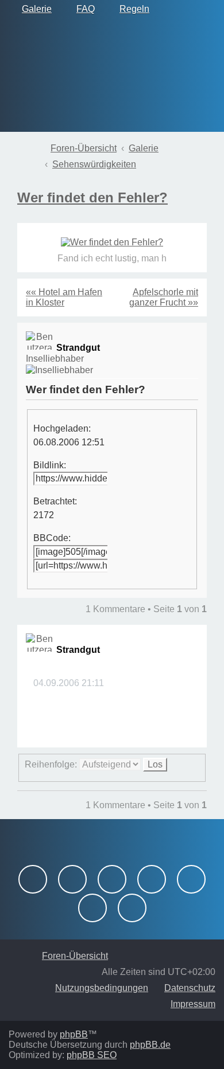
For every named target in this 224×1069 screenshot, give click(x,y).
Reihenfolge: (52, 764)
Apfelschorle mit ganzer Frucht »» (163, 297)
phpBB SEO (92, 1055)
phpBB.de (150, 1045)
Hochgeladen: (62, 428)
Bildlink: (49, 465)
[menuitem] (32, 9)
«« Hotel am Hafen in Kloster (64, 297)
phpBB (74, 1034)
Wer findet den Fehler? (92, 197)
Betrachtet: (55, 501)
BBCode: (52, 538)
